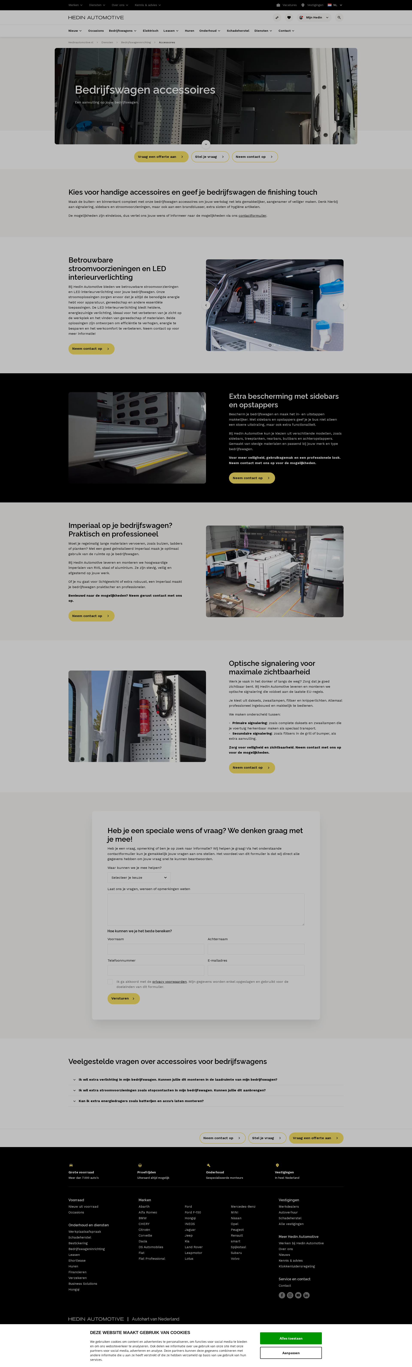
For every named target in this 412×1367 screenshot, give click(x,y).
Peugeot (237, 1230)
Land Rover (194, 1247)
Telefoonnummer (122, 960)
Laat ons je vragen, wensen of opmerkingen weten (149, 889)
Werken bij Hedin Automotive (301, 1243)
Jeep (189, 1235)
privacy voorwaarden (169, 982)
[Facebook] (282, 1295)
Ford (188, 1207)
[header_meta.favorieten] (289, 17)
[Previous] (206, 305)
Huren (73, 1266)
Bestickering (78, 1243)
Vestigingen (289, 1200)
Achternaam (218, 939)
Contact (285, 1286)
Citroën (144, 1230)
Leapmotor (193, 1253)
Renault (237, 1235)
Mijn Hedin (314, 17)
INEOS (190, 1224)
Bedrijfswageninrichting (136, 42)
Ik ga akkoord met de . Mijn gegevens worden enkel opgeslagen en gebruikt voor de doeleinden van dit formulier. (202, 984)
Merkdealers (289, 1207)
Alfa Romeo (148, 1212)
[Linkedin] (306, 1295)
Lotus (189, 1259)
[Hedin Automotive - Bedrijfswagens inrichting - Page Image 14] (137, 438)
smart (235, 1241)
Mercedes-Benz (243, 1207)
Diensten (107, 42)
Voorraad (76, 1200)
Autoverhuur (288, 1212)
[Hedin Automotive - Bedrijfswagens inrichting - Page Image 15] (275, 571)
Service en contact (295, 1279)
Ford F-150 (193, 1212)
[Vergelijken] (277, 17)
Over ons (286, 1249)
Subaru (236, 1253)
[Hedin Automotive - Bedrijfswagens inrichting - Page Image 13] (275, 305)
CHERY (144, 1224)
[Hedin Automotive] (96, 17)
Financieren (77, 1272)
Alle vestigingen (291, 1224)
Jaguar (190, 1230)
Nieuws (284, 1255)
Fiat (141, 1253)
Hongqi (73, 1289)
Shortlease (77, 1260)
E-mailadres (217, 960)
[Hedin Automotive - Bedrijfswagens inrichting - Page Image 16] (137, 716)
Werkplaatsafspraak (84, 1232)
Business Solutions (82, 1284)
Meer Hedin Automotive (298, 1237)
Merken (145, 1200)
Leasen (74, 1255)
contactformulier (252, 216)
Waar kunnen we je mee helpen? (135, 868)
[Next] (343, 305)
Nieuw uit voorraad (83, 1207)
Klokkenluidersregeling (297, 1266)
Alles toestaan (291, 1338)
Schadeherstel (79, 1237)
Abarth (144, 1207)
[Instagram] (290, 1295)
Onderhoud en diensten (88, 1225)
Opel (234, 1224)
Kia (187, 1241)
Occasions (76, 1212)
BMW (143, 1218)
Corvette (145, 1235)
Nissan (236, 1218)
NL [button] (332, 5)
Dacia (143, 1241)
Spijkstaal (238, 1247)
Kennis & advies (291, 1260)
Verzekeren (77, 1278)
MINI (234, 1212)
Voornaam (116, 939)
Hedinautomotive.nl (80, 42)
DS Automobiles (151, 1247)
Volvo (235, 1259)
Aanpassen (291, 1353)
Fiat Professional (152, 1259)
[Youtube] (298, 1295)
